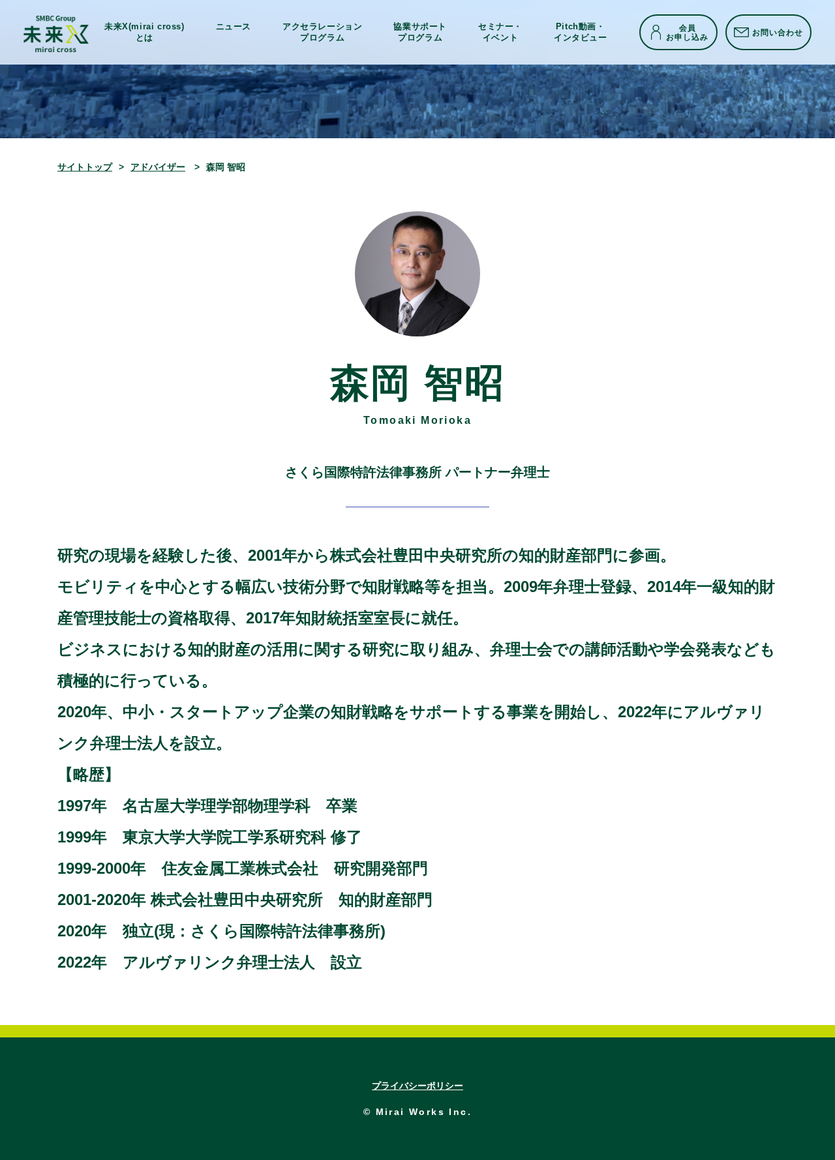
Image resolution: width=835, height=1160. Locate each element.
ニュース (233, 26)
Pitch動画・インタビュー (580, 32)
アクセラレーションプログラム (322, 32)
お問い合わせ (777, 32)
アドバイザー (157, 167)
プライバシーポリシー (417, 1085)
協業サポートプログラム (420, 32)
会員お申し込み (687, 32)
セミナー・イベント (500, 32)
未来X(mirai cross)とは (144, 32)
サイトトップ (84, 167)
